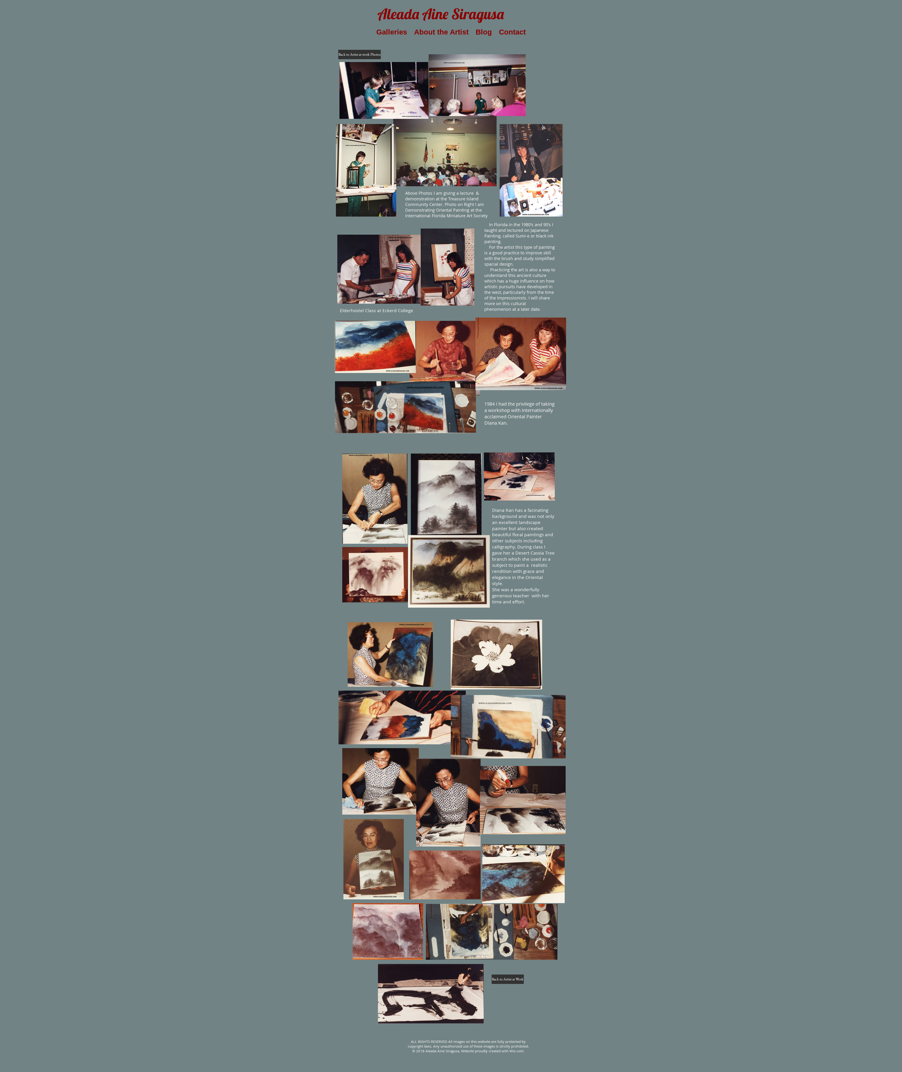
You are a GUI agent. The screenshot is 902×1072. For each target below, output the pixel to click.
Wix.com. (517, 1051)
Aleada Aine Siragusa (440, 14)
